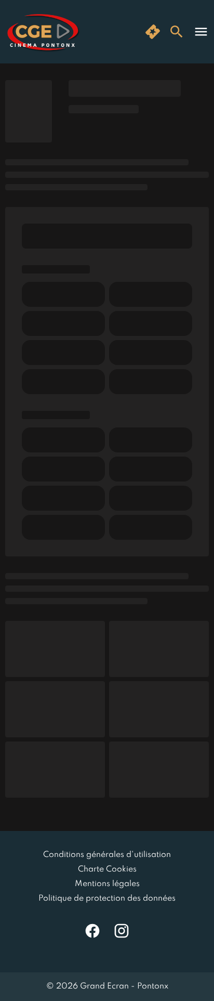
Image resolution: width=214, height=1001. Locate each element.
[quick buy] (152, 31)
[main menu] (201, 32)
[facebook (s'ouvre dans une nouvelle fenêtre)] (92, 930)
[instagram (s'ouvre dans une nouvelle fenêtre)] (121, 930)
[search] (176, 31)
